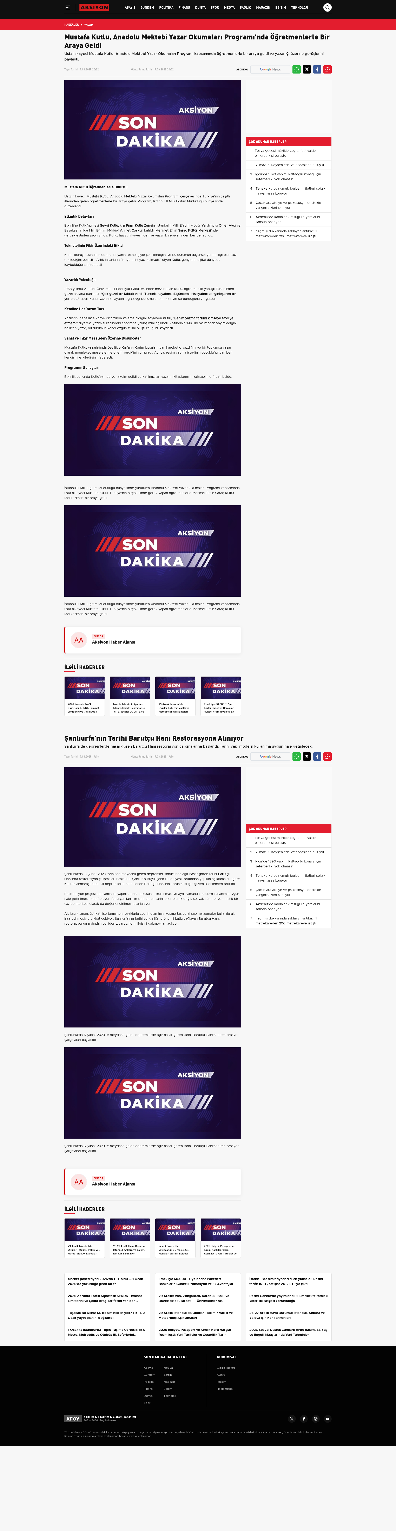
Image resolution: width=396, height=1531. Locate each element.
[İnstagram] (315, 1419)
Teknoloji (299, 7)
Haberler (71, 24)
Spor (215, 7)
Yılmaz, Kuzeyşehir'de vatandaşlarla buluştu (289, 165)
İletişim (221, 1382)
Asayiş (130, 7)
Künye (221, 1375)
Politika (166, 7)
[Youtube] (327, 1419)
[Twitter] (291, 1419)
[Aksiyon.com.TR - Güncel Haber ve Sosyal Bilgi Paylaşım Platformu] (94, 7)
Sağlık (245, 7)
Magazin (263, 7)
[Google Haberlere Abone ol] (270, 69)
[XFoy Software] (73, 1419)
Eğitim (280, 7)
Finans (184, 7)
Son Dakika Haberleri (165, 1356)
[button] (67, 8)
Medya (229, 7)
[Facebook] (303, 1419)
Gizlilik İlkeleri (226, 1367)
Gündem (147, 7)
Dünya (200, 7)
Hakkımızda (225, 1389)
